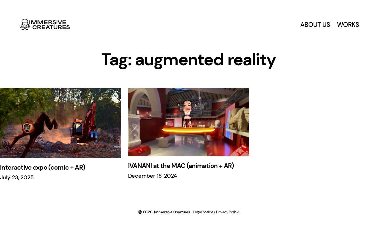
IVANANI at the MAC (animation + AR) (181, 166)
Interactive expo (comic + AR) (42, 167)
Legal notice (203, 211)
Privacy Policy (227, 211)
